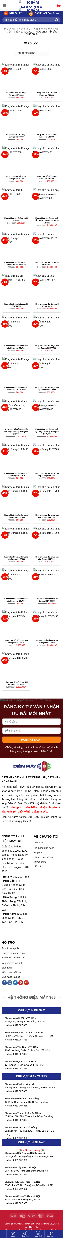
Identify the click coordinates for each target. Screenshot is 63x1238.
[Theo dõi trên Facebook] (4, 982)
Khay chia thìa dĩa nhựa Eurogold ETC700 (16, 136)
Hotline (12, 1236)
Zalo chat (25, 1236)
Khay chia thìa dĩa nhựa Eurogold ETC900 (16, 94)
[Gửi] (56, 20)
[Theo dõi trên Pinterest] (20, 982)
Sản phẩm (24, 29)
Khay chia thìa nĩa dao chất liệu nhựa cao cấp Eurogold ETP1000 (47, 431)
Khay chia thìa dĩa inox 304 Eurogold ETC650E (16, 683)
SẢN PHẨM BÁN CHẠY (47, 13)
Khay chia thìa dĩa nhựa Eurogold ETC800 (47, 94)
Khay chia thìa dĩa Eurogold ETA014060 (16, 305)
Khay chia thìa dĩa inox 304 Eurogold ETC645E (47, 641)
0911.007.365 (20, 1025)
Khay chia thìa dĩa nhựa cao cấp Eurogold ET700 (47, 516)
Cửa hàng (50, 1236)
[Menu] (4, 5)
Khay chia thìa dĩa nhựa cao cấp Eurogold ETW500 (16, 600)
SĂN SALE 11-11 (18, 13)
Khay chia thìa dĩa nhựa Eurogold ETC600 (47, 136)
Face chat (38, 1236)
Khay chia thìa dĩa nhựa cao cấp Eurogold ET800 (16, 558)
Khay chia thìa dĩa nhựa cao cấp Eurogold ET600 (16, 516)
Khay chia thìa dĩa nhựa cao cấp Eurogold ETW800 (16, 389)
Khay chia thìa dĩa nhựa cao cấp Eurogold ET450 (16, 474)
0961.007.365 (20, 1106)
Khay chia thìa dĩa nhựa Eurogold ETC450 (47, 177)
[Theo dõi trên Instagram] (9, 982)
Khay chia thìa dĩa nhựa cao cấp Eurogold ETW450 (16, 263)
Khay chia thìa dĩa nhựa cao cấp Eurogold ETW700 (47, 347)
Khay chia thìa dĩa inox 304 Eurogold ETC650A (16, 641)
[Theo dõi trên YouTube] (26, 982)
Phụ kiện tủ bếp (42, 29)
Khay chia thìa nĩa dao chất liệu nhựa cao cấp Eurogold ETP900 (47, 220)
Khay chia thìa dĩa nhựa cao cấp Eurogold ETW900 (47, 389)
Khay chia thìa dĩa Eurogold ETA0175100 (47, 263)
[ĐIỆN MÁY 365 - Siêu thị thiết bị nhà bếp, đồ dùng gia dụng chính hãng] (31, 8)
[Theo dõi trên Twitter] (15, 982)
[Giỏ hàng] (59, 5)
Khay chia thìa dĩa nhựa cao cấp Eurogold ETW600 (16, 347)
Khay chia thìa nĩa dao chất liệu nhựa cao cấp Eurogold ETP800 (16, 431)
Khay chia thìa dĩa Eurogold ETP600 (16, 219)
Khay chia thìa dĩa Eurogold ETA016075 (47, 305)
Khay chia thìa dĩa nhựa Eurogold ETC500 (16, 177)
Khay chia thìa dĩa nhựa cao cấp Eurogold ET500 (47, 474)
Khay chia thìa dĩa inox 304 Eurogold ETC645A (47, 600)
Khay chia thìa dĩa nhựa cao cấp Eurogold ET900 (47, 558)
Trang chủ (10, 29)
